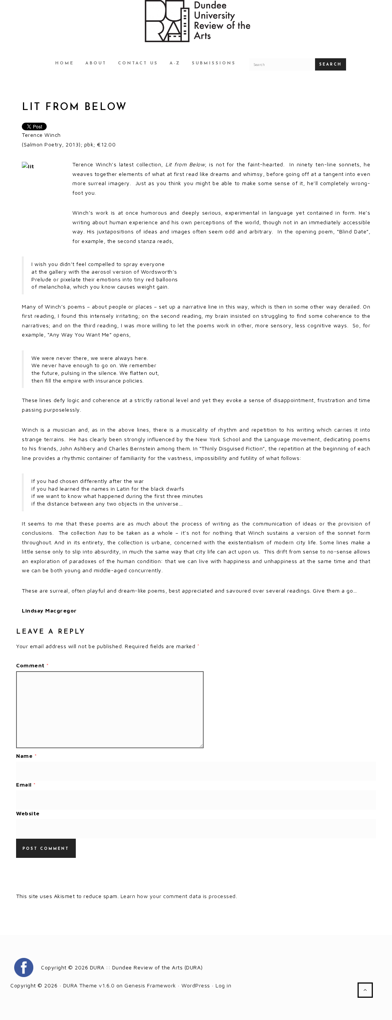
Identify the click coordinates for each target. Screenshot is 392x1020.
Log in (223, 985)
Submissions (214, 63)
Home (64, 63)
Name (26, 755)
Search (330, 64)
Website (28, 813)
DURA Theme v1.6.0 (89, 985)
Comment (32, 665)
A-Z (175, 63)
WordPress (195, 985)
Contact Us (138, 63)
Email (26, 784)
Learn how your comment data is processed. (179, 896)
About (95, 63)
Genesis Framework (150, 985)
